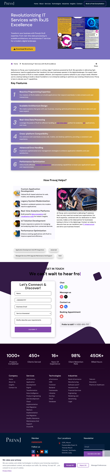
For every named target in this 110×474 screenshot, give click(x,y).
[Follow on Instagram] (33, 456)
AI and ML (29, 427)
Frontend (52, 385)
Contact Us (13, 388)
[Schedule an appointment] (61, 317)
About (41, 4)
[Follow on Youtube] (42, 451)
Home (36, 4)
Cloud (51, 399)
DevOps (52, 396)
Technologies (56, 4)
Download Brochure (24, 49)
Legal (70, 401)
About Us (12, 382)
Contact (79, 4)
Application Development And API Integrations (30, 250)
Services (48, 4)
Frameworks (53, 390)
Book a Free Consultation (95, 3)
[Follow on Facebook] (33, 451)
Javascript (53, 250)
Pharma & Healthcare (96, 385)
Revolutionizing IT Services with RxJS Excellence (39, 64)
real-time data (62, 123)
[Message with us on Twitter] (66, 296)
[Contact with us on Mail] (61, 307)
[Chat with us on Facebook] (61, 287)
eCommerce (30, 379)
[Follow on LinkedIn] (46, 451)
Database (52, 401)
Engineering (72, 393)
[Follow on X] (37, 451)
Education (92, 382)
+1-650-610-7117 (75, 324)
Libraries (52, 393)
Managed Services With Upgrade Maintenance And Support (34, 256)
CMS (50, 382)
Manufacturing (73, 382)
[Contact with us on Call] (66, 307)
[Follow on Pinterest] (37, 456)
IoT (84, 123)
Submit (33, 329)
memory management (43, 165)
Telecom (92, 379)
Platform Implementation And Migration (32, 412)
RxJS (60, 256)
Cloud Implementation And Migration (32, 404)
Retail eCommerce (74, 379)
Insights (73, 4)
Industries (65, 4)
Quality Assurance (32, 418)
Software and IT (73, 385)
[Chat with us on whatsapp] (66, 287)
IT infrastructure (88, 224)
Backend (52, 388)
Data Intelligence (32, 393)
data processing (37, 214)
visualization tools (27, 216)
